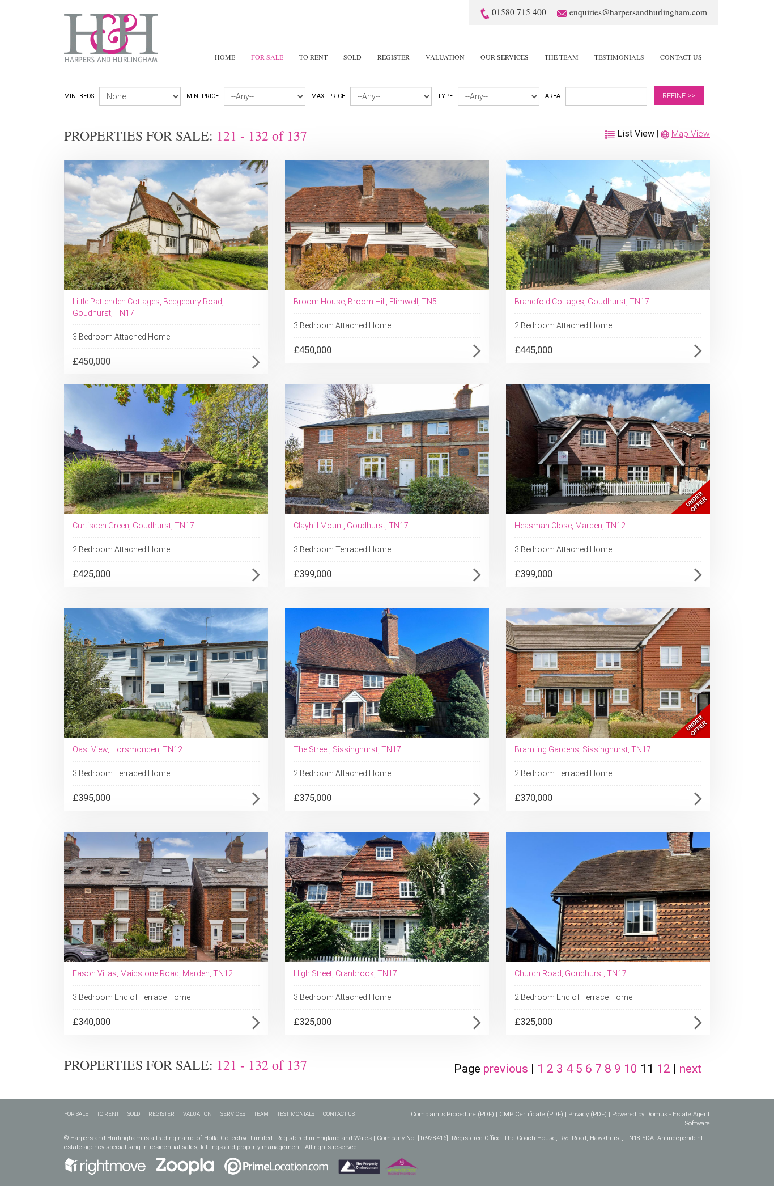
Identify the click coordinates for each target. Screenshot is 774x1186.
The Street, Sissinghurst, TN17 (347, 749)
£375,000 (312, 797)
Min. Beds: (80, 96)
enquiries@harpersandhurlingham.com (638, 12)
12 (665, 1068)
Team (261, 1114)
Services (232, 1114)
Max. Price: (329, 96)
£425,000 (91, 573)
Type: (445, 96)
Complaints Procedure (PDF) (452, 1114)
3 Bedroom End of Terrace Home (131, 997)
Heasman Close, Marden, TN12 (570, 525)
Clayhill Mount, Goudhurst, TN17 (351, 525)
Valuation (445, 56)
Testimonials (619, 56)
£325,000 (312, 1021)
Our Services (504, 56)
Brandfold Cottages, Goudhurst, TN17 (581, 301)
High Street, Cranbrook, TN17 (345, 973)
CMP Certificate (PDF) (531, 1114)
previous (505, 1068)
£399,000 (312, 573)
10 (632, 1068)
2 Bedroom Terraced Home (563, 773)
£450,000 (91, 361)
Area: (553, 96)
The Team (562, 56)
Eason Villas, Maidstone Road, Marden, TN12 (153, 973)
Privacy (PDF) (587, 1114)
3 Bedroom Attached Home (121, 336)
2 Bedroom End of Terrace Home (573, 997)
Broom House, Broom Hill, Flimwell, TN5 (365, 301)
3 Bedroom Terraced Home (342, 549)
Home (225, 56)
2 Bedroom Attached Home (563, 325)
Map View (690, 134)
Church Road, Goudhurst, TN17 (570, 973)
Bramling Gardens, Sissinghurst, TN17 (582, 749)
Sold (352, 56)
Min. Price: (203, 96)
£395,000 (91, 797)
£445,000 (533, 349)
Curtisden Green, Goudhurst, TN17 (133, 525)
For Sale (267, 56)
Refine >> (678, 95)
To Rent (313, 56)
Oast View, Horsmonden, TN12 (127, 749)
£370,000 (533, 797)
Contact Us (681, 56)
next (690, 1068)
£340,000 (91, 1021)
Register (393, 56)
